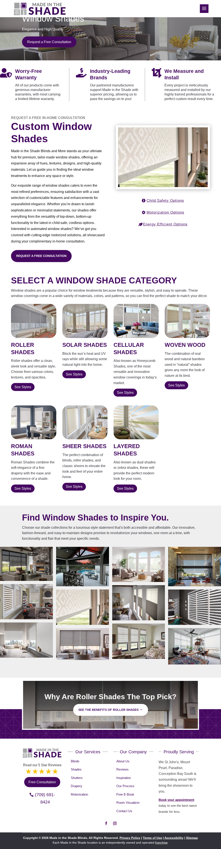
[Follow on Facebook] (106, 823)
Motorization (79, 794)
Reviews (122, 769)
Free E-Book (125, 794)
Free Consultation (42, 782)
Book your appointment (176, 800)
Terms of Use (152, 838)
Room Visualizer (128, 802)
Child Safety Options (165, 201)
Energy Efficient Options (165, 224)
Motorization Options (165, 212)
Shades (76, 769)
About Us (122, 761)
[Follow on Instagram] (114, 823)
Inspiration (123, 778)
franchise (161, 842)
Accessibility (173, 838)
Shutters (77, 778)
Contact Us (124, 811)
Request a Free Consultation (49, 42)
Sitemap (192, 838)
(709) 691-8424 (45, 798)
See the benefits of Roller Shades (108, 709)
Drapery (76, 786)
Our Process (125, 786)
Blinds (75, 761)
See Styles (22, 387)
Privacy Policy (130, 838)
